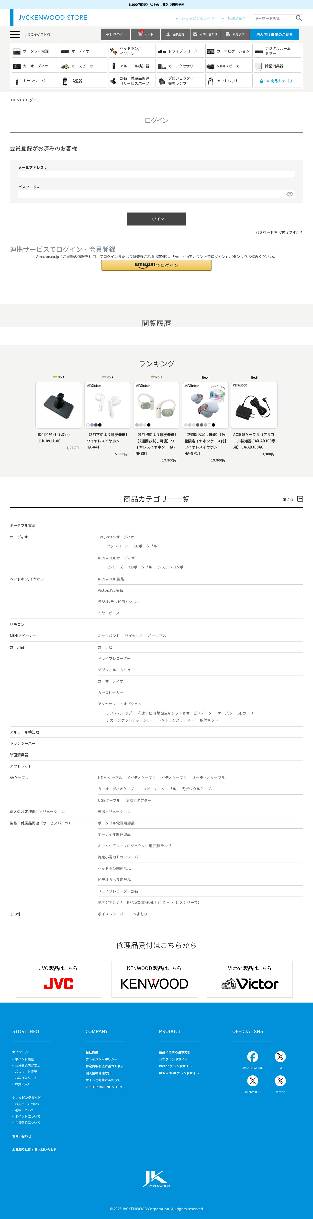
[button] (156, 265)
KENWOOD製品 (111, 578)
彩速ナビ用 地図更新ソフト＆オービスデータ (175, 713)
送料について (24, 1110)
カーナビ (105, 647)
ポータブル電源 (22, 525)
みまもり (140, 913)
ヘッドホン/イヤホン (27, 578)
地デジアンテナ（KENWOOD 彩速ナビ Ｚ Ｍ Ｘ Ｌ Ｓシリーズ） (149, 902)
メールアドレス (33, 167)
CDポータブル (145, 545)
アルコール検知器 (24, 732)
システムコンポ (170, 566)
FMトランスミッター (176, 720)
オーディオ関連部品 (114, 834)
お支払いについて (27, 1103)
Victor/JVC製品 (110, 590)
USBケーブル (109, 800)
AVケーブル (19, 777)
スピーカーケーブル (159, 788)
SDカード (245, 713)
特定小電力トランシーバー (120, 856)
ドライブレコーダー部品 (118, 891)
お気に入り (23, 1084)
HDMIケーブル (110, 777)
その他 (15, 913)
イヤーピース (109, 612)
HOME (16, 99)
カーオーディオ (110, 681)
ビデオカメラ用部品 (114, 879)
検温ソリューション (114, 811)
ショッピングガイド (197, 18)
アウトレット (21, 766)
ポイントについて (27, 1116)
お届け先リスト (26, 1077)
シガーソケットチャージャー (130, 720)
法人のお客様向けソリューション (37, 811)
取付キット (209, 720)
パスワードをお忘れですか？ (279, 232)
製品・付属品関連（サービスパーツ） (41, 822)
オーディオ (19, 536)
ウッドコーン (117, 545)
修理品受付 (236, 18)
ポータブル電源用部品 (116, 822)
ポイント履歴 (24, 1059)
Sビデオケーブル (142, 777)
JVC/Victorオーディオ (116, 536)
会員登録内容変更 (27, 1065)
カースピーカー (110, 692)
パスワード (29, 186)
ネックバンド (109, 635)
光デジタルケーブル (198, 788)
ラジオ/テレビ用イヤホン (119, 601)
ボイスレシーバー (112, 913)
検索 (299, 18)
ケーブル (224, 713)
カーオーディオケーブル (118, 788)
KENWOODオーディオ (116, 557)
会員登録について (27, 1122)
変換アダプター (138, 800)
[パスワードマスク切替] (290, 194)
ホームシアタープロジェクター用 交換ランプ (134, 845)
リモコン (17, 624)
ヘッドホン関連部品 (114, 868)
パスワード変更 (26, 1071)
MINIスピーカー (23, 635)
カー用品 (17, 647)
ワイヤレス (134, 635)
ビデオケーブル (174, 777)
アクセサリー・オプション (120, 703)
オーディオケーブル (208, 777)
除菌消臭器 (19, 754)
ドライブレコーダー (114, 658)
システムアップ (119, 713)
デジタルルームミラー (116, 669)
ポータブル (157, 635)
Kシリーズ (114, 566)
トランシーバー (22, 743)
